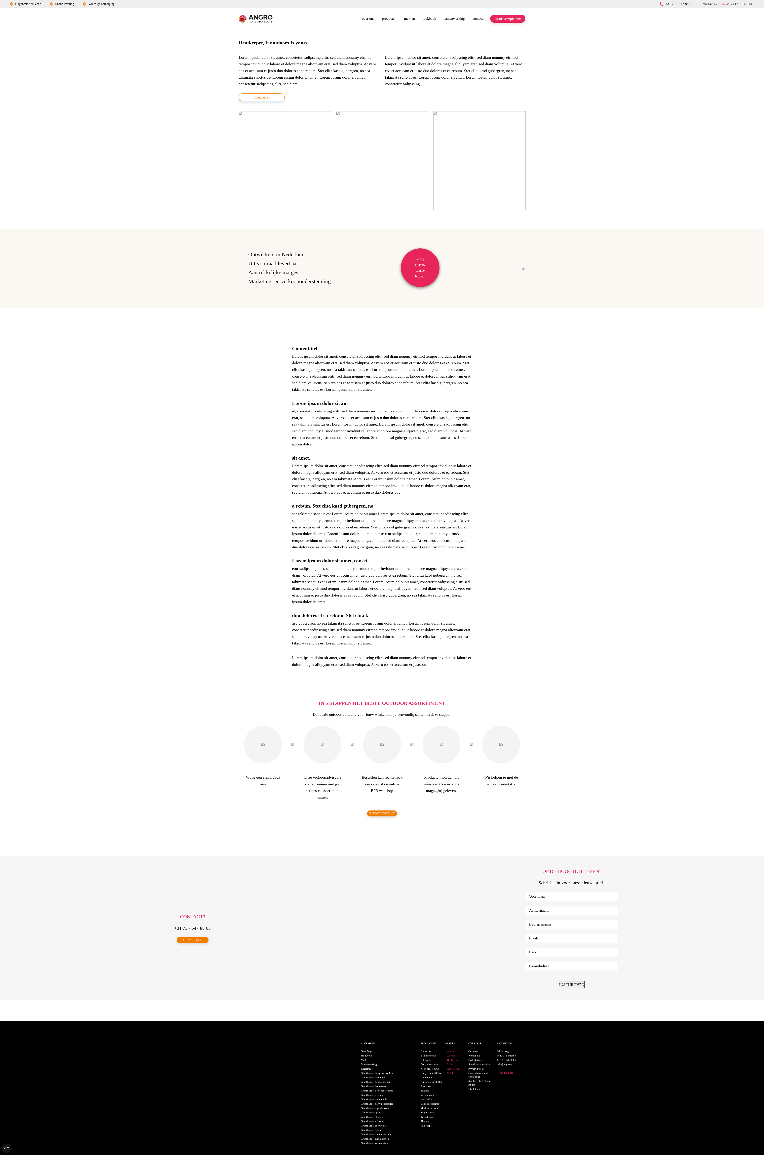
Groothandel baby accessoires (377, 1073)
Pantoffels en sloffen (431, 1081)
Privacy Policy (476, 1068)
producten (389, 19)
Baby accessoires (430, 1103)
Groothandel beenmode (373, 1077)
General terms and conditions (478, 1075)
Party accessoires (430, 1064)
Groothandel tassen (371, 1130)
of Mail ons (192, 939)
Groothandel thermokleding (376, 1134)
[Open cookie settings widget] (7, 1148)
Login (748, 4)
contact (478, 19)
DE (732, 3)
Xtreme (451, 1055)
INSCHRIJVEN (571, 984)
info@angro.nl (505, 1064)
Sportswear (426, 1086)
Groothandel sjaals (371, 1112)
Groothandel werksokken (374, 1143)
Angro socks (453, 1068)
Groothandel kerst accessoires (377, 1090)
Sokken (425, 1090)
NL (723, 3)
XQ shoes (452, 1073)
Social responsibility (479, 1064)
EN (728, 3)
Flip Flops (426, 1125)
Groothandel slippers (372, 1116)
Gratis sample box (508, 19)
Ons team (473, 1051)
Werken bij (474, 1055)
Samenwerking (369, 1064)
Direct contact (382, 813)
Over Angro (367, 1051)
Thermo (425, 1121)
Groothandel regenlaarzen (375, 1108)
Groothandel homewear (373, 1086)
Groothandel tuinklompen (375, 1138)
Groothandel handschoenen (376, 1081)
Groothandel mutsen (372, 1094)
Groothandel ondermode (374, 1099)
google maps (506, 1072)
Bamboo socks (428, 1055)
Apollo (451, 1051)
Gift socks (426, 1059)
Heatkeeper (453, 1059)
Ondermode (427, 1077)
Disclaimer (474, 1089)
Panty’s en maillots (431, 1073)
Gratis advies (262, 97)
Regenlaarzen (428, 1112)
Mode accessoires (430, 1108)
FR (736, 3)
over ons (368, 19)
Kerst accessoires (430, 1068)
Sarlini (450, 1064)
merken (409, 19)
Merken (365, 1059)
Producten (366, 1055)
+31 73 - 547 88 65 (679, 4)
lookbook (429, 19)
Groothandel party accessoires (377, 1103)
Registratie (367, 1068)
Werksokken (427, 1094)
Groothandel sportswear (373, 1125)
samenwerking (454, 19)
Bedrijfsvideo (475, 1059)
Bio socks (426, 1051)
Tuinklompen (428, 1116)
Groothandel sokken (372, 1121)
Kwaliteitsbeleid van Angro (479, 1083)
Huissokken (427, 1099)
